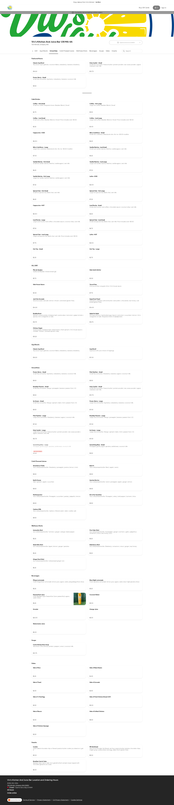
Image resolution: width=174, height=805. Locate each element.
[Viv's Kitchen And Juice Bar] (9, 7)
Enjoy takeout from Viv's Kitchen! (83, 2)
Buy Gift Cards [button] (144, 8)
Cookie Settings (76, 800)
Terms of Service (29, 800)
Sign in (163, 8)
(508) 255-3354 (12, 783)
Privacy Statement (44, 800)
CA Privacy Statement (61, 800)
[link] (44, 51)
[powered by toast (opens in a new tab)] (14, 800)
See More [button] (98, 2)
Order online (12, 793)
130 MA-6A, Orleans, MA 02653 (18, 785)
